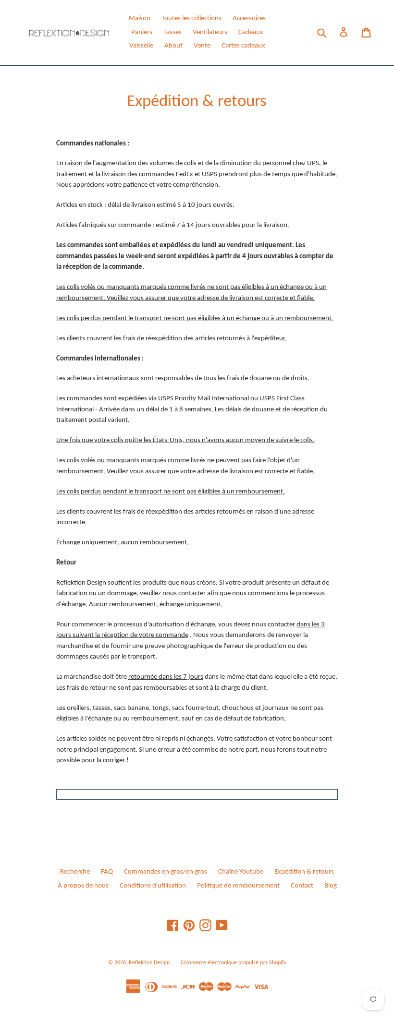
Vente (202, 45)
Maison (139, 18)
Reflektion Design (149, 963)
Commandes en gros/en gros (165, 872)
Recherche (75, 872)
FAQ (107, 872)
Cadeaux (250, 32)
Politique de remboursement (238, 885)
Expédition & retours (304, 872)
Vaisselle (141, 45)
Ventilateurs (210, 32)
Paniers (141, 32)
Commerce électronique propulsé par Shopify (233, 963)
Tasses (172, 32)
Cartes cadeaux (243, 45)
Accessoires (249, 18)
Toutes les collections (191, 18)
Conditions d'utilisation (153, 885)
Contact (302, 885)
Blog (330, 885)
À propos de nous (83, 885)
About (173, 45)
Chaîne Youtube (240, 872)
